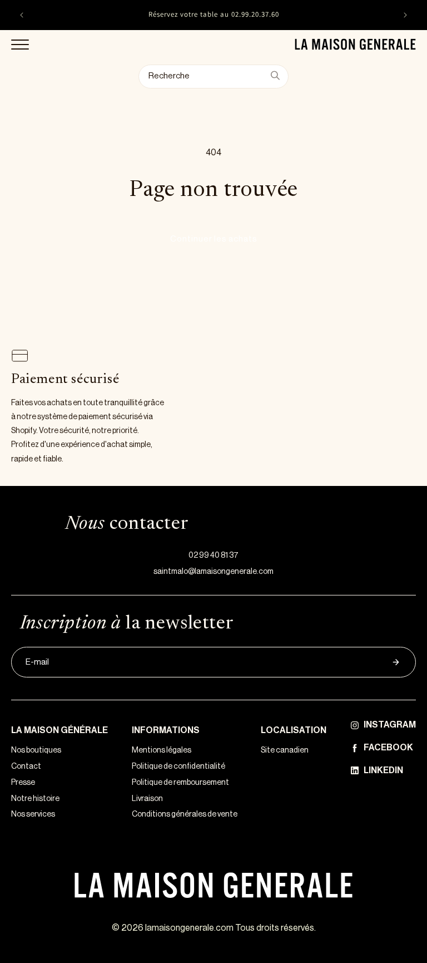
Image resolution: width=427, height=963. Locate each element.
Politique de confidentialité (178, 766)
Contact (26, 766)
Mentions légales (161, 750)
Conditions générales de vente (184, 814)
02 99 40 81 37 (213, 555)
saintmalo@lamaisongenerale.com (213, 572)
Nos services (33, 814)
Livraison (147, 799)
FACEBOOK (388, 747)
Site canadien (285, 750)
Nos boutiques (36, 750)
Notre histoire (35, 799)
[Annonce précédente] (21, 15)
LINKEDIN (383, 770)
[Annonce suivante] (405, 15)
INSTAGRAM (390, 724)
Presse (23, 783)
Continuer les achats (213, 239)
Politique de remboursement (180, 783)
